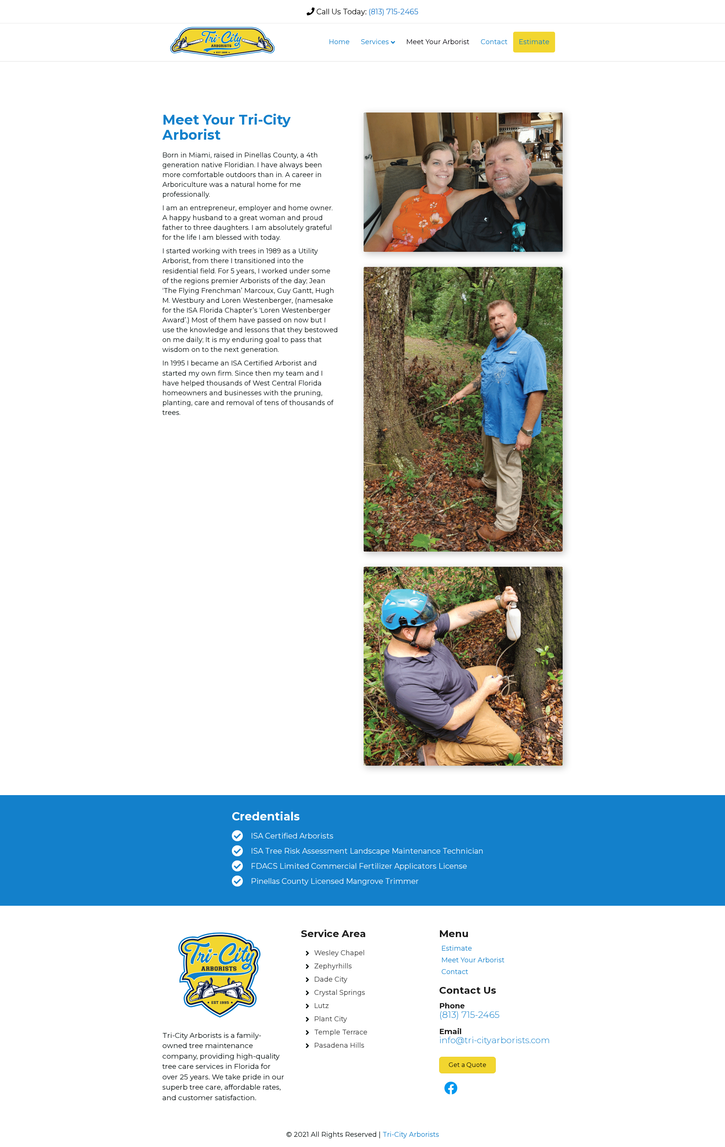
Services (375, 42)
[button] (467, 1065)
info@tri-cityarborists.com (494, 1040)
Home (339, 42)
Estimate (534, 42)
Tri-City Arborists (411, 1134)
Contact (494, 42)
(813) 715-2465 (393, 11)
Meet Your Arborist (437, 42)
